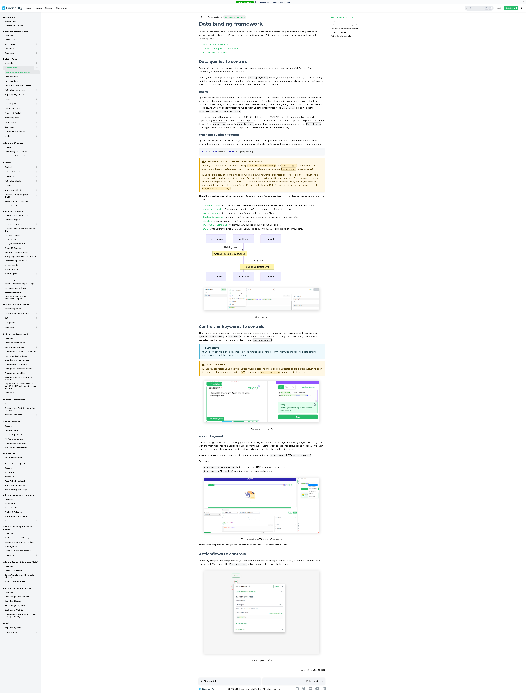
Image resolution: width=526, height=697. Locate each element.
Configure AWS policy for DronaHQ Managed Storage (21, 615)
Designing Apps (12, 122)
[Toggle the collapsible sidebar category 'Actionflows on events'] (37, 90)
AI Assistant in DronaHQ (16, 447)
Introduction (10, 21)
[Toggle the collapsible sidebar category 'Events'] (37, 185)
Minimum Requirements (16, 342)
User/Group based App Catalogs (19, 284)
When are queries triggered (345, 25)
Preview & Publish (13, 113)
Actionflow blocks (13, 181)
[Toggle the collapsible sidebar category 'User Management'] (37, 309)
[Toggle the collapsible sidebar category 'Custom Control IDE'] (37, 224)
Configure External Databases (18, 368)
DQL (205, 228)
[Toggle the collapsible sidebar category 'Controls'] (37, 167)
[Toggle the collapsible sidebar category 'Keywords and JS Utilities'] (37, 201)
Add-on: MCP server (13, 143)
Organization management (17, 313)
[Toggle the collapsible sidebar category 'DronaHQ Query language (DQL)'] (37, 196)
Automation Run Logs (15, 485)
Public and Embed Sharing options (20, 538)
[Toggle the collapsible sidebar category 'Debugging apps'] (37, 108)
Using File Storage (13, 601)
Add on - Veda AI (11, 422)
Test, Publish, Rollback (15, 481)
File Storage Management (17, 597)
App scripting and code (15, 94)
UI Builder (9, 63)
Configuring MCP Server (16, 151)
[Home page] (201, 17)
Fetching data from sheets (18, 85)
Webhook (9, 477)
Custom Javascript (213, 217)
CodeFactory (11, 632)
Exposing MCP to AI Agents (17, 156)
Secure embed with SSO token (19, 542)
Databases (10, 40)
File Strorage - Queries (15, 605)
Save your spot (283, 2)
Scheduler (9, 472)
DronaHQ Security (13, 235)
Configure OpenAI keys (15, 443)
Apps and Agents (13, 628)
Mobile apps (10, 104)
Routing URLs (11, 546)
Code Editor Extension (15, 131)
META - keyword (340, 32)
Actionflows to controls (215, 52)
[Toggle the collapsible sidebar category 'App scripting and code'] (37, 94)
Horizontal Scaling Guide (16, 356)
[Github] (297, 689)
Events (8, 185)
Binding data (11, 68)
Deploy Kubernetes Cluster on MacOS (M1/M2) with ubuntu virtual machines (20, 386)
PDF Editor (10, 503)
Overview (9, 35)
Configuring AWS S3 (14, 610)
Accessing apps (12, 117)
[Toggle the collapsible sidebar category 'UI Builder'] (37, 63)
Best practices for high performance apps (15, 297)
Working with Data (13, 415)
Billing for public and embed (18, 551)
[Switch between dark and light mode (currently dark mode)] (522, 8)
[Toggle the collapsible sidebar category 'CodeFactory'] (37, 632)
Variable (207, 221)
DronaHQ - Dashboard (14, 399)
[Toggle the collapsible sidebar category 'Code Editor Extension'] (37, 131)
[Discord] (310, 690)
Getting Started (11, 17)
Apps (28, 8)
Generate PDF (11, 508)
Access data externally (15, 581)
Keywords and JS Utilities (16, 201)
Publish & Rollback (13, 512)
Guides (8, 136)
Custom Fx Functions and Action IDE (20, 229)
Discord (48, 8)
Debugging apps (12, 108)
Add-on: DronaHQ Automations (19, 464)
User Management (13, 308)
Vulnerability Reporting (15, 206)
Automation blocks (13, 190)
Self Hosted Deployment (15, 334)
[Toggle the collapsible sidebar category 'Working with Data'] (37, 415)
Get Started (511, 8)
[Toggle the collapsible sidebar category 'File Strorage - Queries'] (37, 605)
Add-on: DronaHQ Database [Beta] (20, 562)
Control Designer (12, 220)
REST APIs (10, 44)
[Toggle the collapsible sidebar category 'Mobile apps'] (37, 104)
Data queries (12, 76)
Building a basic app (14, 26)
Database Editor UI (13, 571)
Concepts (9, 53)
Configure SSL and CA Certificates (20, 351)
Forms (8, 99)
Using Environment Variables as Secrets (19, 378)
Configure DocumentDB (16, 364)
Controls (8, 167)
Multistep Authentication (16, 252)
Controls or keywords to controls (220, 48)
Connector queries (213, 209)
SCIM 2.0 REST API (13, 172)
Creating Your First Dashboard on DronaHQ (20, 409)
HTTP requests (211, 213)
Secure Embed (11, 269)
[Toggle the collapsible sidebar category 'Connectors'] (37, 176)
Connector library (212, 205)
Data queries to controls (216, 44)
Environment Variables (15, 373)
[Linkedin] (324, 689)
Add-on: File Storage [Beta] (17, 588)
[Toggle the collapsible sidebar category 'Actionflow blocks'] (37, 181)
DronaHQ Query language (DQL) (16, 195)
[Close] (522, 2)
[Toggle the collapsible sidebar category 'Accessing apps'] (37, 118)
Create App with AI (13, 434)
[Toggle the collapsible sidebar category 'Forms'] (37, 99)
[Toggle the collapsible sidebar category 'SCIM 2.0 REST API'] (37, 172)
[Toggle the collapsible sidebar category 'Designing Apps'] (37, 122)
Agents (38, 8)
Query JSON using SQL (215, 224)
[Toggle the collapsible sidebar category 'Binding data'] (37, 68)
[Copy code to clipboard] (322, 151)
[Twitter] (304, 689)
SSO (7, 318)
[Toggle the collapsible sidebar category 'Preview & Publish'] (37, 113)
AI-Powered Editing (14, 439)
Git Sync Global (11, 239)
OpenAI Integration (13, 457)
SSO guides (10, 322)
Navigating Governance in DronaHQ (21, 256)
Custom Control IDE (14, 224)
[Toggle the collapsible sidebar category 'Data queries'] (37, 77)
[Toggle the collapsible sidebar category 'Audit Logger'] (37, 274)
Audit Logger (11, 274)
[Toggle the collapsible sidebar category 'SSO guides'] (37, 322)
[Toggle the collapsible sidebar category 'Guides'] (37, 136)
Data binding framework (18, 72)
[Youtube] (317, 689)
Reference (8, 163)
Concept (9, 147)
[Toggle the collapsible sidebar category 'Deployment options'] (37, 347)
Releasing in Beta (13, 292)
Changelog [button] (61, 8)
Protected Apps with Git (16, 261)
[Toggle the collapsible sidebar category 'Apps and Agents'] (37, 628)
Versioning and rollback (15, 288)
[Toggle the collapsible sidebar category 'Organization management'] (37, 313)
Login (499, 8)
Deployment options (14, 347)
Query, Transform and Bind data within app (19, 576)
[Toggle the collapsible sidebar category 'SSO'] (37, 318)
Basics (335, 21)
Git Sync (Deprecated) (15, 244)
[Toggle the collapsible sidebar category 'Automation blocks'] (37, 190)
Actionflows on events (15, 90)
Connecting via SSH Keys (16, 215)
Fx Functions (12, 81)
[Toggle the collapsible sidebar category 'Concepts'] (37, 53)
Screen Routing (12, 265)
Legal (6, 623)
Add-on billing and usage (16, 489)
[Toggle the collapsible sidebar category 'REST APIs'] (37, 44)
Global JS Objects (13, 248)
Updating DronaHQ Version (17, 360)
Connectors (10, 176)
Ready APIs (10, 49)
